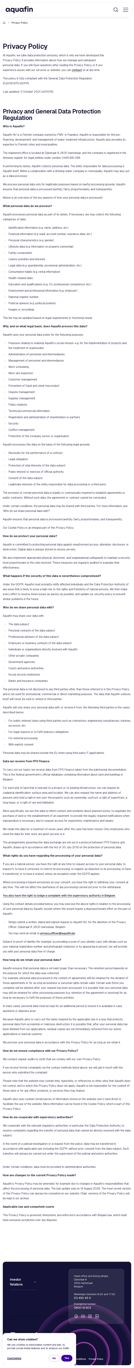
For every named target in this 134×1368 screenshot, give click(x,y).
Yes (67, 1358)
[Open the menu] (125, 10)
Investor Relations (16, 1281)
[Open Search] (116, 10)
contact (77, 70)
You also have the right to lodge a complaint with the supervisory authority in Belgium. (59, 895)
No (54, 1358)
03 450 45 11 (82, 1298)
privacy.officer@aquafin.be (57, 933)
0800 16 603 (82, 1308)
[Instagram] (90, 1316)
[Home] (19, 9)
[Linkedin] (97, 1316)
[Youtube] (83, 1316)
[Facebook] (76, 1316)
